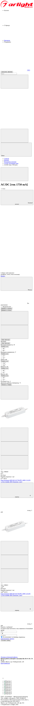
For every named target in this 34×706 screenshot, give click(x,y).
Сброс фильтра (5, 339)
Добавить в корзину (6, 308)
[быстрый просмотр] (14, 462)
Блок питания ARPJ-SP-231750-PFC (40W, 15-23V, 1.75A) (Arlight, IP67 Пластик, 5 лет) (16, 481)
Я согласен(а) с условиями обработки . (13, 637)
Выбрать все (4, 346)
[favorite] (14, 114)
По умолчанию (15, 304)
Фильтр (30, 289)
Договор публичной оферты (9, 657)
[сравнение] (14, 435)
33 (4, 379)
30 (4, 377)
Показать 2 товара (6, 384)
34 (4, 358)
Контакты (7, 40)
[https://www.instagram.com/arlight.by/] (17, 678)
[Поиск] (14, 82)
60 (4, 350)
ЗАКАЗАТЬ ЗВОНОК (6, 72)
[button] (17, 633)
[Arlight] (17, 7)
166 (4, 365)
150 (4, 363)
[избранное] (14, 448)
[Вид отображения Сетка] (14, 318)
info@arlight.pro (5, 663)
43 (4, 372)
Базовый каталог (24, 203)
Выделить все (7, 306)
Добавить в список (6, 310)
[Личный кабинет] (14, 136)
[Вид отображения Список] (14, 332)
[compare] (14, 128)
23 (4, 356)
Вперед (3, 276)
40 (4, 348)
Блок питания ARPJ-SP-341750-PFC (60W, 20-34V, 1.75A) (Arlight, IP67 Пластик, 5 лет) (16, 594)
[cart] (14, 101)
